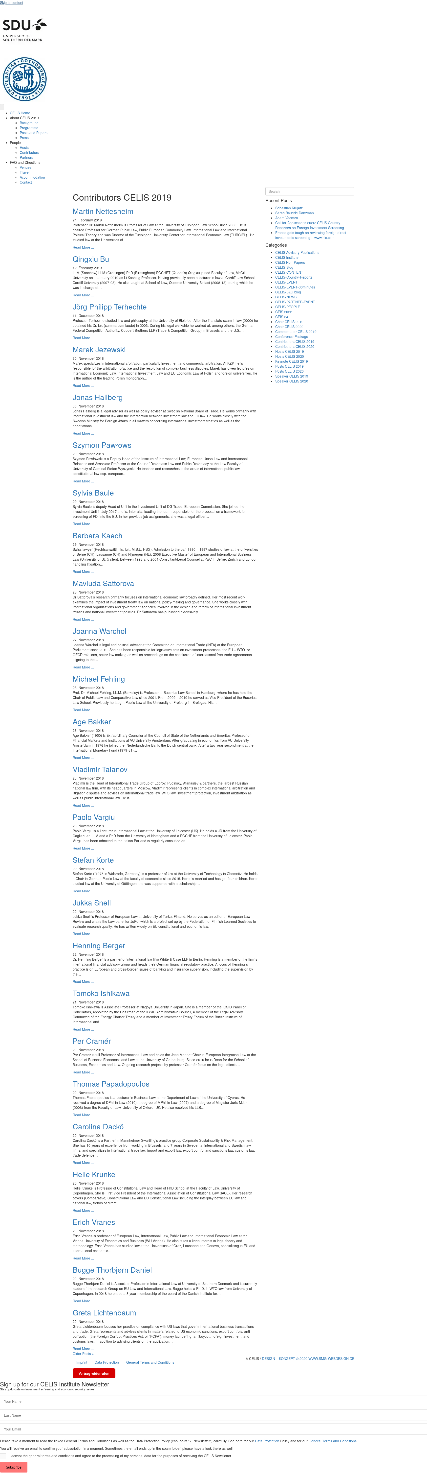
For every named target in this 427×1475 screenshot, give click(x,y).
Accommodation (32, 177)
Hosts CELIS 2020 (289, 356)
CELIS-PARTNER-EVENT (295, 301)
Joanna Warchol (100, 630)
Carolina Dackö (98, 1126)
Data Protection (107, 1362)
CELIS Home (20, 112)
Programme (29, 127)
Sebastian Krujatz (289, 207)
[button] (13, 1467)
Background (29, 122)
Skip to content (11, 2)
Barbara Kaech (98, 535)
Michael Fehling (99, 678)
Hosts (24, 147)
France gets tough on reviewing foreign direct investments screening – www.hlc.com (310, 235)
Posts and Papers (33, 132)
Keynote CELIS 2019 (291, 361)
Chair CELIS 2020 (289, 326)
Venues (25, 167)
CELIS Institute (287, 257)
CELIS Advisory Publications (297, 252)
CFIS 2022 (283, 311)
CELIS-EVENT (286, 282)
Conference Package (291, 336)
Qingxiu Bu (91, 258)
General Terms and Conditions (150, 1362)
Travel (24, 172)
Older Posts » (83, 1353)
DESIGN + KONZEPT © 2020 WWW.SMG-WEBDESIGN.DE (308, 1358)
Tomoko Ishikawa (101, 993)
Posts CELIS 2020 (289, 371)
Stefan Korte (93, 859)
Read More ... (83, 247)
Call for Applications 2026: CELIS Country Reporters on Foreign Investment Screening (309, 225)
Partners (26, 157)
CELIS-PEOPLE (287, 306)
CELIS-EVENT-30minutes (295, 287)
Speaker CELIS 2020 (291, 381)
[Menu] (2, 107)
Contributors (29, 152)
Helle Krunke (94, 1174)
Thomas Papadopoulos (111, 1083)
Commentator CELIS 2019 (296, 331)
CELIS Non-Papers (290, 262)
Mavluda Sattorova (103, 583)
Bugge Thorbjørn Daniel (112, 1269)
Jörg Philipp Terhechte (110, 306)
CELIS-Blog (284, 267)
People (15, 142)
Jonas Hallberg (98, 397)
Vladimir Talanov (100, 769)
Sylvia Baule (93, 492)
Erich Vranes (94, 1221)
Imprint (81, 1362)
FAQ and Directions (25, 162)
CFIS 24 (281, 316)
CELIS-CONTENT (289, 272)
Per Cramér (92, 1040)
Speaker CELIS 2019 (291, 376)
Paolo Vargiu (94, 816)
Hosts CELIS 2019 (289, 351)
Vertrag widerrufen (94, 1373)
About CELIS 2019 (24, 117)
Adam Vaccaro (286, 217)
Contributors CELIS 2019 (294, 341)
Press (24, 137)
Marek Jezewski (99, 349)
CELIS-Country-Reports (293, 277)
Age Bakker (92, 721)
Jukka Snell (92, 902)
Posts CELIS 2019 (289, 366)
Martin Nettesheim (103, 211)
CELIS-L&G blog (288, 291)
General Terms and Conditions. (333, 1440)
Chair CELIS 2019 (289, 321)
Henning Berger (99, 945)
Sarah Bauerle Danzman (294, 212)
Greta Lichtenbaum (104, 1312)
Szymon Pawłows (102, 444)
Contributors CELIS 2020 (294, 346)
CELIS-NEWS (286, 296)
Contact (26, 182)
